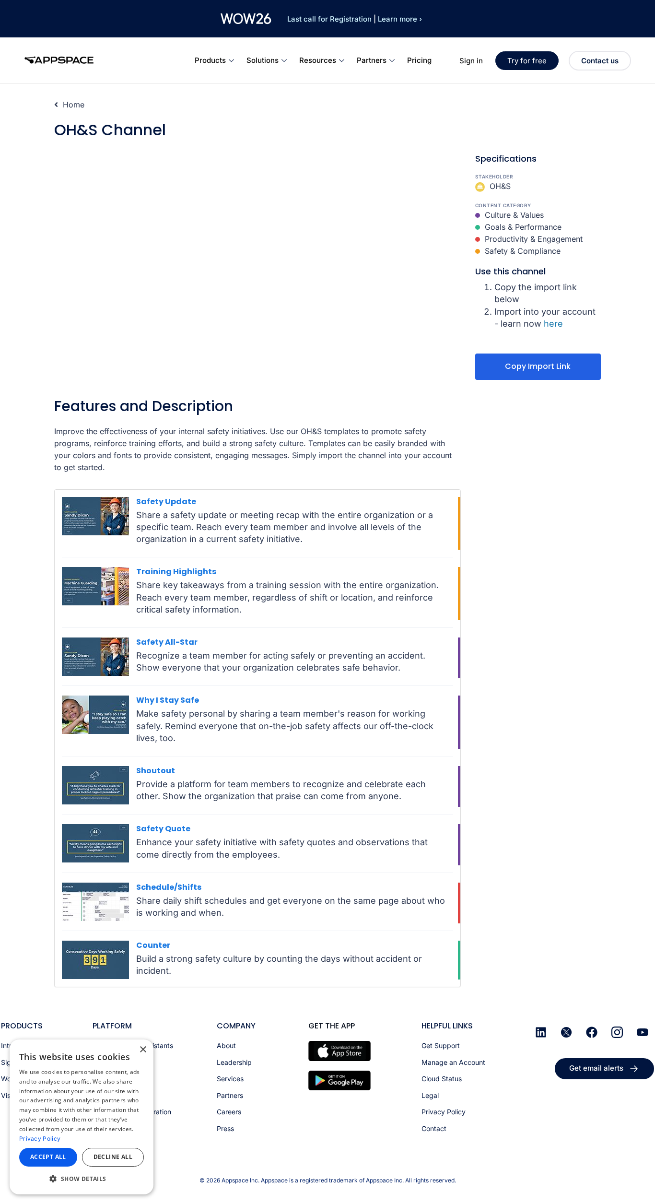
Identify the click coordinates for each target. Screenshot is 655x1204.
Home (72, 104)
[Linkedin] (540, 1032)
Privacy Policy (39, 1138)
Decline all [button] (113, 1157)
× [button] (142, 1049)
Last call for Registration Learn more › (354, 19)
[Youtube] (642, 1032)
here (553, 324)
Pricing (419, 60)
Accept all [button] (48, 1157)
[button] (81, 1179)
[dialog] (81, 1116)
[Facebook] (591, 1032)
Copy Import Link (538, 366)
